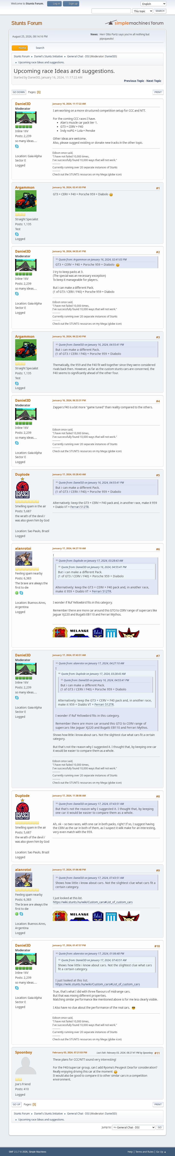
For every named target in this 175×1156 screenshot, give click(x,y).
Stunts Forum (26, 23)
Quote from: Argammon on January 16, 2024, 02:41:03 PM (93, 259)
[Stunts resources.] (17, 151)
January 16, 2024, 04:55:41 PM (69, 251)
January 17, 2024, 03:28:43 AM (69, 474)
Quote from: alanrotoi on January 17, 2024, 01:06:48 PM (91, 953)
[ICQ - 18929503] (17, 592)
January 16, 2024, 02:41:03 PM (69, 187)
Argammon (25, 187)
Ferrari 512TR (79, 507)
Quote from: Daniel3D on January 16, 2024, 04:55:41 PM (91, 344)
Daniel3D (110, 56)
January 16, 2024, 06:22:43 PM (69, 336)
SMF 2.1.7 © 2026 (18, 1151)
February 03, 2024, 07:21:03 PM (69, 1052)
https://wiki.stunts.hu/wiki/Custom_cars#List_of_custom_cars (93, 902)
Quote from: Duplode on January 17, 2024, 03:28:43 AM (91, 560)
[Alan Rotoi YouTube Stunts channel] (17, 597)
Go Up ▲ (161, 1151)
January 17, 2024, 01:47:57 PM (69, 945)
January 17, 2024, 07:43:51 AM (69, 655)
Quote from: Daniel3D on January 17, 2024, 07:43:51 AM (91, 804)
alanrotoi (23, 548)
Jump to (106, 1127)
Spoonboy (23, 1052)
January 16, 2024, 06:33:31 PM (69, 400)
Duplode (22, 474)
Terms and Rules (144, 1151)
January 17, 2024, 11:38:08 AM (69, 795)
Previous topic (134, 81)
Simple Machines (37, 1151)
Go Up (16, 1104)
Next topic (153, 81)
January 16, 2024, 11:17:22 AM (69, 103)
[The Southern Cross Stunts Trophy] (17, 526)
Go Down (19, 92)
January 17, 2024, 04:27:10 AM (69, 548)
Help (130, 1151)
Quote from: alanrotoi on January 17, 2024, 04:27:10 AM (91, 663)
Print (158, 92)
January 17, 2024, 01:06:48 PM (69, 869)
